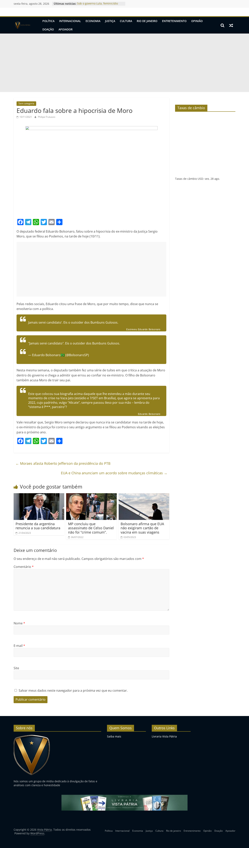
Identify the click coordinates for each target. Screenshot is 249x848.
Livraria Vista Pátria (164, 736)
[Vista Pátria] (22, 25)
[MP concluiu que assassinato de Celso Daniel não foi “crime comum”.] (91, 495)
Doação (48, 29)
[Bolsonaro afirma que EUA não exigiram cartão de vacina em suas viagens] (144, 495)
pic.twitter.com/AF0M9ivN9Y (48, 347)
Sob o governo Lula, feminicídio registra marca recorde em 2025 (98, 5)
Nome (19, 623)
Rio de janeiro (147, 21)
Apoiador (66, 29)
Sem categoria (26, 103)
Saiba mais (114, 736)
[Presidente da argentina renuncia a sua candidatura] (39, 495)
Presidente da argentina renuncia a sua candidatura (38, 525)
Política (48, 21)
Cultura (126, 21)
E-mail (19, 646)
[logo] (32, 736)
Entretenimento (174, 21)
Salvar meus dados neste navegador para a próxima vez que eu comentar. (73, 690)
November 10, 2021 (104, 355)
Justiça (110, 21)
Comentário (24, 567)
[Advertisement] (124, 62)
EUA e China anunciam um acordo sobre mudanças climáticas (114, 473)
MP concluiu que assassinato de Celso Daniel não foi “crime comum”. (91, 528)
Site (16, 668)
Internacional (70, 21)
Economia (93, 21)
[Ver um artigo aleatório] (231, 25)
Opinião (197, 21)
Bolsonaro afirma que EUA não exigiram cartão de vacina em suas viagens (142, 528)
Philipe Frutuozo (46, 117)
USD (200, 179)
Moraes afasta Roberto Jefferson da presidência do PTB (63, 463)
